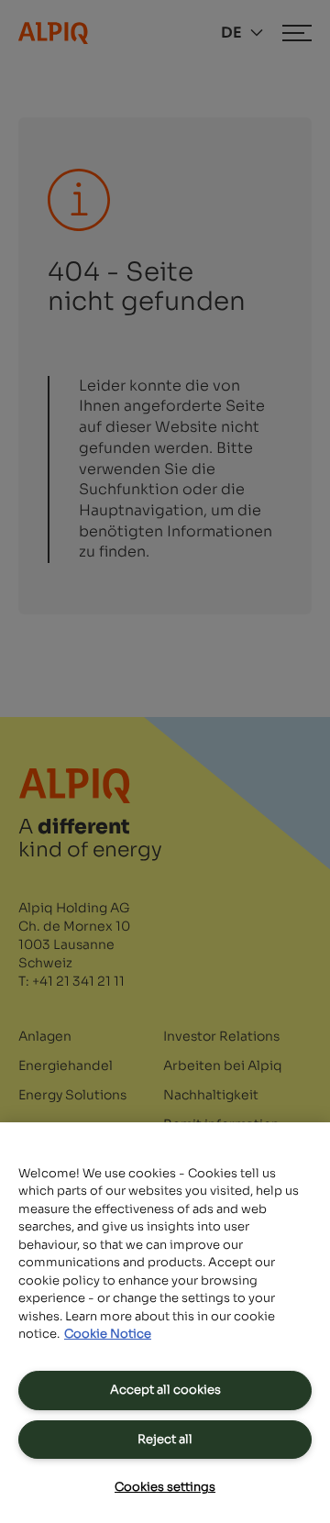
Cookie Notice (107, 1333)
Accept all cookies (165, 1389)
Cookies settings (165, 1487)
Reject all (165, 1439)
